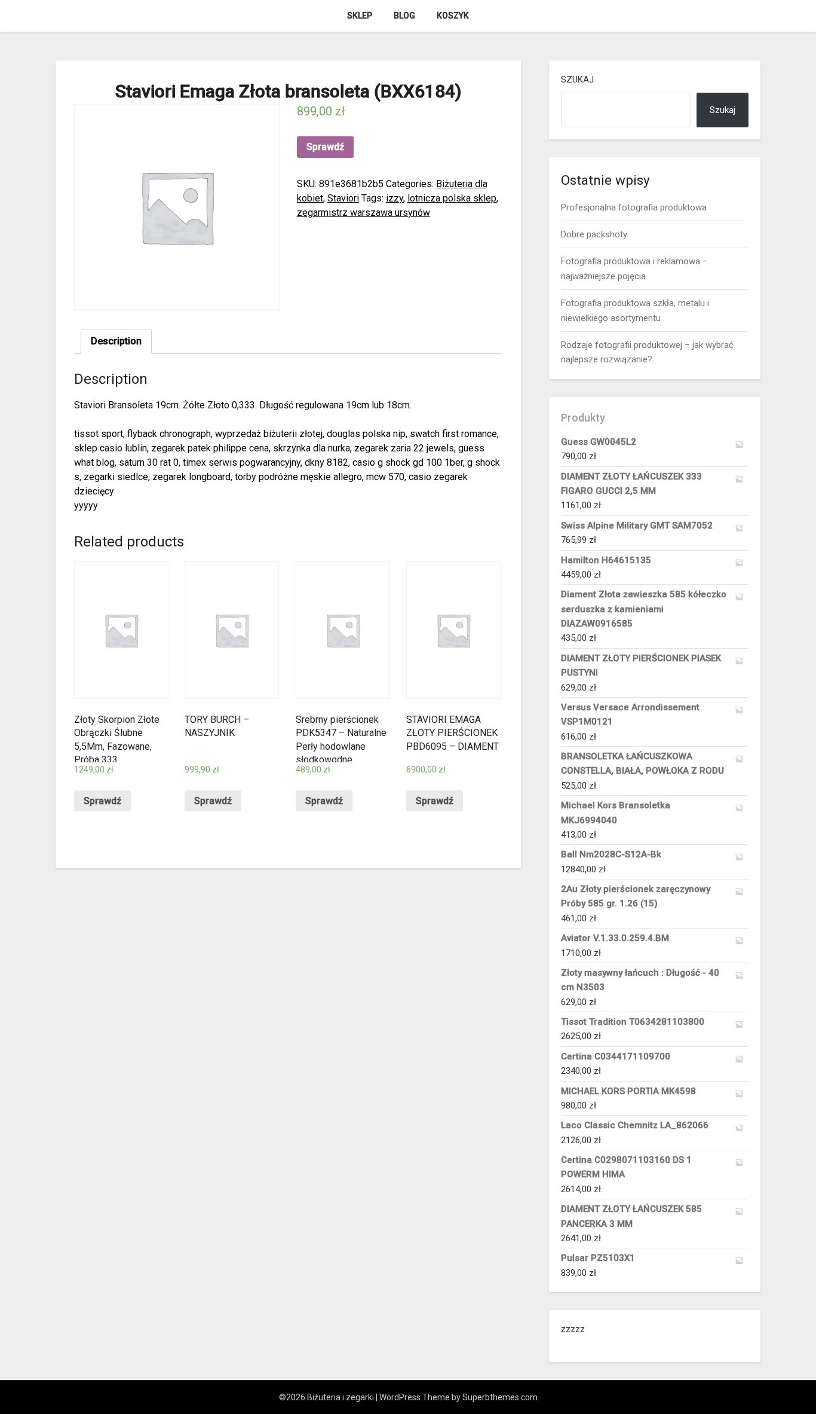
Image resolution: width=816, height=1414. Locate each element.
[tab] (116, 341)
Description (116, 341)
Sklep (359, 15)
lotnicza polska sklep (451, 198)
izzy (394, 198)
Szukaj (577, 79)
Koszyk (453, 15)
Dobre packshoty (594, 234)
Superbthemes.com (500, 1397)
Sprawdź (325, 146)
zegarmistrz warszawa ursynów (363, 212)
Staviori (343, 198)
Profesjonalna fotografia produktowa (634, 207)
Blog (404, 15)
